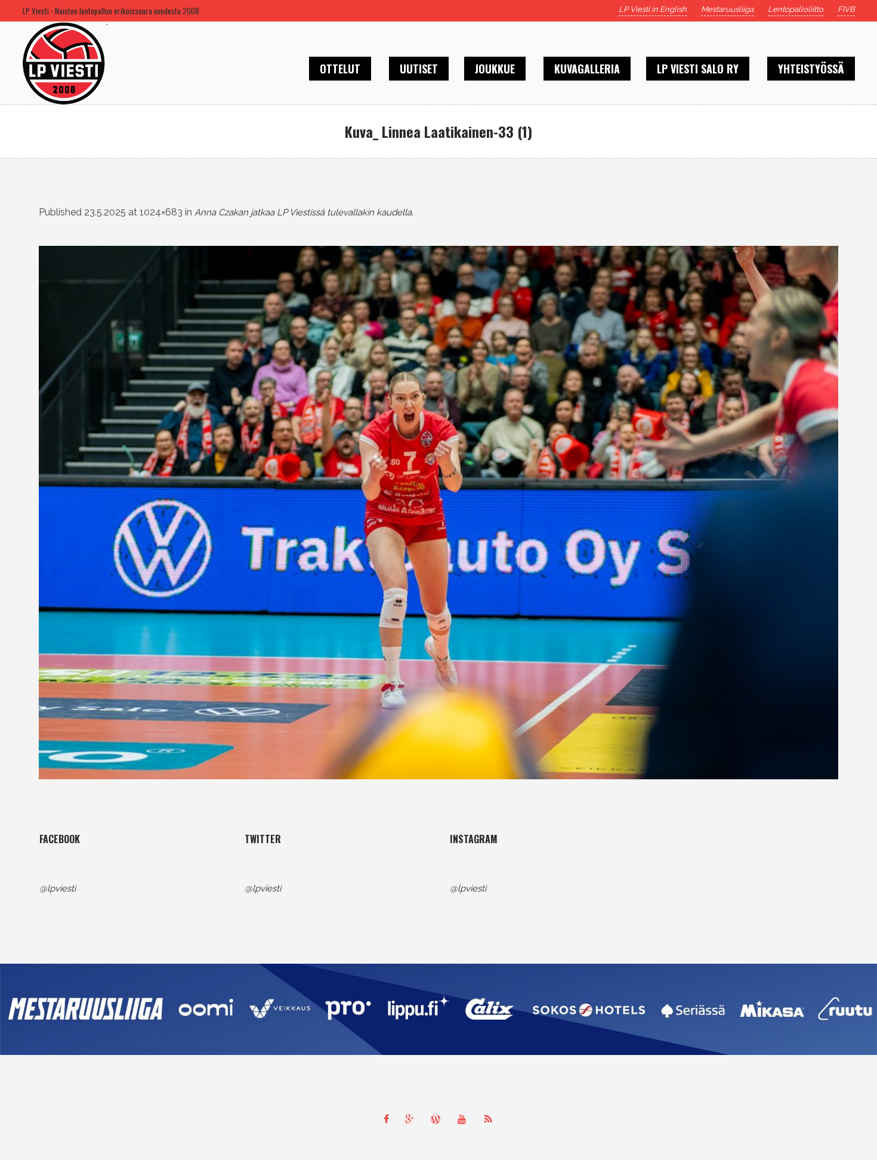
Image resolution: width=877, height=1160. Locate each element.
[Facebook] (386, 1119)
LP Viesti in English (653, 9)
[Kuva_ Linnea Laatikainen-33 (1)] (438, 512)
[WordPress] (438, 1119)
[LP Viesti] (438, 1009)
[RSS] (491, 1119)
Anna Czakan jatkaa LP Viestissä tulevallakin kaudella (303, 212)
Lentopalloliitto (795, 9)
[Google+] (412, 1119)
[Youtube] (465, 1119)
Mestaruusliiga (727, 9)
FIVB (846, 9)
